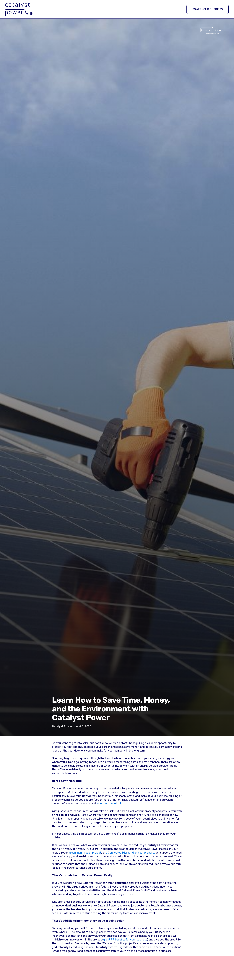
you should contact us (111, 803)
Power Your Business (207, 9)
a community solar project (85, 852)
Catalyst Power (62, 726)
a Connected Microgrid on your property (130, 852)
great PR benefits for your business (125, 939)
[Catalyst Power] (18, 9)
